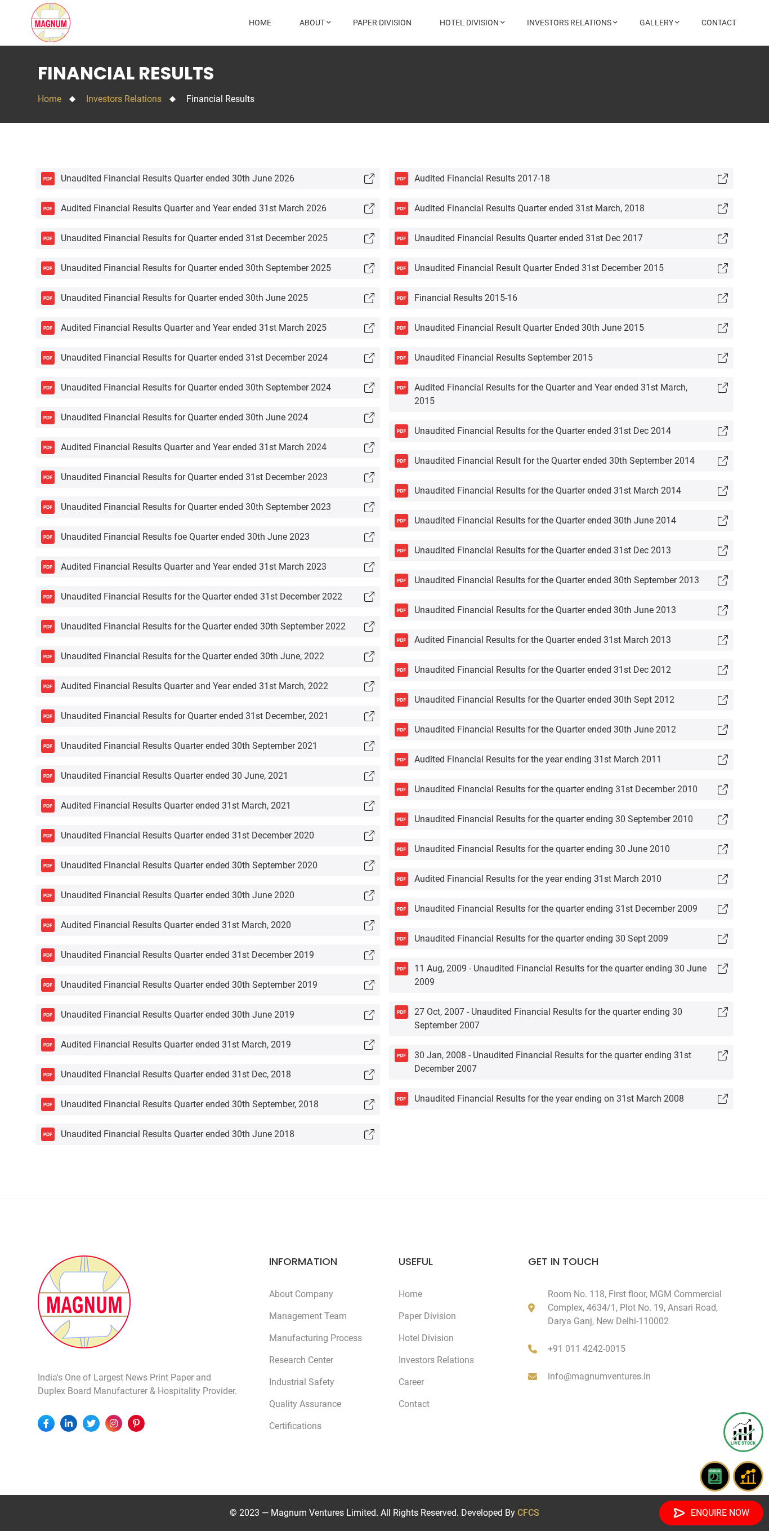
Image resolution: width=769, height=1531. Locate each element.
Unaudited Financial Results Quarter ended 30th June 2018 (177, 1134)
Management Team (308, 1316)
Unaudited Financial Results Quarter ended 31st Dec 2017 (528, 238)
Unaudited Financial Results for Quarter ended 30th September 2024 (196, 387)
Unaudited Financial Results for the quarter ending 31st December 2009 (556, 908)
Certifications (295, 1426)
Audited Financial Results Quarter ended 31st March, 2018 (529, 208)
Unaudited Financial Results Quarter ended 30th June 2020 (177, 895)
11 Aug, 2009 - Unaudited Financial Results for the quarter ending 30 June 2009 (560, 975)
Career (411, 1382)
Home (260, 22)
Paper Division (382, 22)
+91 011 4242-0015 (586, 1348)
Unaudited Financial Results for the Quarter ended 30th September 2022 (203, 626)
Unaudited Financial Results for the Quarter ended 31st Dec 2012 (542, 669)
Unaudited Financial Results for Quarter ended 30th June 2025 (184, 297)
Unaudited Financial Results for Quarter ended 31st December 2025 (194, 238)
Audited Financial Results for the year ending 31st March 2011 (537, 759)
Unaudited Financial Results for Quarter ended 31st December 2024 (194, 357)
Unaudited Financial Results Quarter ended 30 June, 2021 (174, 775)
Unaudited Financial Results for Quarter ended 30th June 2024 (184, 417)
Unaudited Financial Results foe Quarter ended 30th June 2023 (185, 536)
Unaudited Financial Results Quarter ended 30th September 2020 (189, 865)
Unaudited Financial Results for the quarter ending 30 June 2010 (542, 849)
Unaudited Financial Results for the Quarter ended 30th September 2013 (556, 580)
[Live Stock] (743, 1432)
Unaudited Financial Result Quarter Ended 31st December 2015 (539, 268)
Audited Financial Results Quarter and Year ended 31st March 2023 (194, 566)
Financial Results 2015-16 (465, 297)
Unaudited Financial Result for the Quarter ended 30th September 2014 (554, 460)
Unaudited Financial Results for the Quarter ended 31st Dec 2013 (542, 550)
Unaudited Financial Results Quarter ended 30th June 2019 (177, 1014)
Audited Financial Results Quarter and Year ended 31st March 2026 (194, 208)
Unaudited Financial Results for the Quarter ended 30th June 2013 (545, 610)
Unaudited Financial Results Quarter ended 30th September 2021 (189, 745)
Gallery (656, 22)
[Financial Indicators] (748, 1476)
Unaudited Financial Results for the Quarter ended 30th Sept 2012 (544, 699)
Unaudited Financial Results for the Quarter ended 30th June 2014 (545, 520)
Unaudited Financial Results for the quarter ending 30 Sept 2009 (541, 938)
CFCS (528, 1512)
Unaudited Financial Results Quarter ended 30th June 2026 (177, 178)
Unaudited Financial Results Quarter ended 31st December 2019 (187, 954)
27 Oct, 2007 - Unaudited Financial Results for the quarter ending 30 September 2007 (548, 1018)
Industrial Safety (301, 1382)
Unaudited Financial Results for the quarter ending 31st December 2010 (556, 789)
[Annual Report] (715, 1476)
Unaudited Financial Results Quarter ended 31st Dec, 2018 (176, 1074)
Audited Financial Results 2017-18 (482, 178)
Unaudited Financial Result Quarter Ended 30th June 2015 (529, 327)
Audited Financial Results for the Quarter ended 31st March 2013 (542, 639)
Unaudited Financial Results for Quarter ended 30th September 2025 (196, 268)
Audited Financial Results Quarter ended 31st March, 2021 (176, 805)
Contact (718, 22)
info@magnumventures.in (599, 1376)
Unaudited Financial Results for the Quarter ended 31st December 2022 (201, 596)
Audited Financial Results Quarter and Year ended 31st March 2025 (194, 327)
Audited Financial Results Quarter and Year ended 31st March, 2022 (194, 686)
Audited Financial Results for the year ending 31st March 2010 (537, 878)
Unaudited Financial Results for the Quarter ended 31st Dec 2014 (542, 430)
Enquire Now (720, 1512)
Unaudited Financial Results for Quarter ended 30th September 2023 (196, 507)
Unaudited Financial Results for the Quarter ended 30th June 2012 (545, 729)
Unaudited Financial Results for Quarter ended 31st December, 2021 (195, 716)
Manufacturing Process (315, 1338)
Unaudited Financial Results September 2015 (503, 357)
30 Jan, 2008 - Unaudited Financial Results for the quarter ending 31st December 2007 (552, 1062)
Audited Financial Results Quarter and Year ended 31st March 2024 (194, 447)
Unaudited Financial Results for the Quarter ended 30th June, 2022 (192, 656)
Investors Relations (569, 22)
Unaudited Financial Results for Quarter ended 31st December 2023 (194, 477)
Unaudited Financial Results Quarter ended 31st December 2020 (187, 835)
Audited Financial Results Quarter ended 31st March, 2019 (176, 1044)
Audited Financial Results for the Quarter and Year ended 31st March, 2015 (550, 394)
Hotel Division (469, 22)
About (312, 22)
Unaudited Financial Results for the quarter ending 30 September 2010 (553, 819)
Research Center (301, 1360)
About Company (301, 1294)
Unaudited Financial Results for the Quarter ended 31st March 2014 (547, 490)
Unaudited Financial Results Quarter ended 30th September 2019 (189, 984)
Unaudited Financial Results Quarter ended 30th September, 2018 (190, 1104)
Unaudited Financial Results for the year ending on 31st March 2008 (549, 1098)
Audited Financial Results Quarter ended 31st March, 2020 (176, 925)
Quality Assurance (305, 1404)
